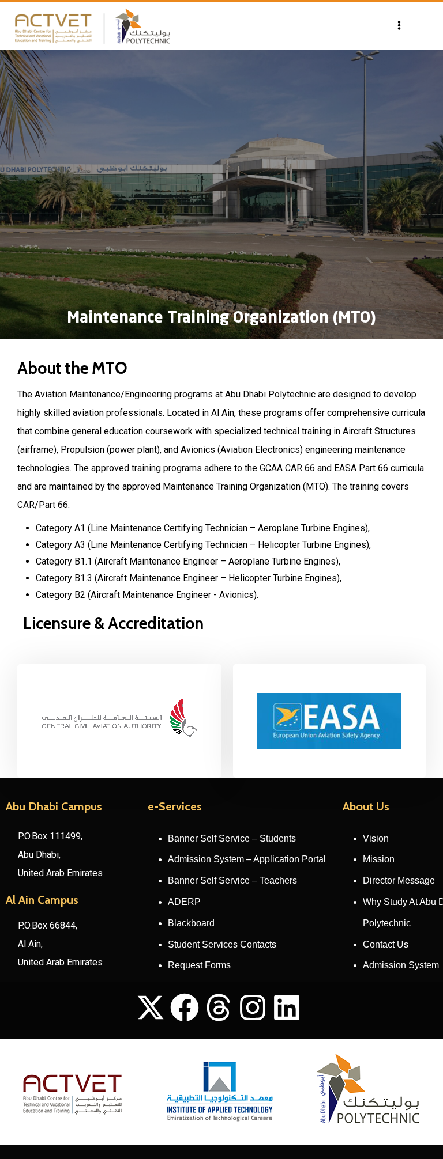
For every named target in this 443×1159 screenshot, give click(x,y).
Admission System (401, 965)
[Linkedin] (286, 1007)
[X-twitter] (150, 1007)
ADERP (184, 902)
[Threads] (218, 1007)
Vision (376, 838)
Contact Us (385, 944)
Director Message (399, 880)
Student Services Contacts (222, 944)
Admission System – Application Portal (247, 859)
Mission (379, 859)
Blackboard (191, 923)
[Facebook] (184, 1007)
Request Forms (199, 965)
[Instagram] (252, 1007)
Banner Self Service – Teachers (232, 880)
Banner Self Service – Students (232, 838)
